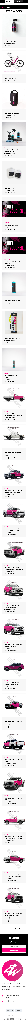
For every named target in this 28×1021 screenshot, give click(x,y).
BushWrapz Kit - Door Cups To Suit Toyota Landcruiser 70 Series (13, 454)
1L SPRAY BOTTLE (10, 41)
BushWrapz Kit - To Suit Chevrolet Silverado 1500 (12, 530)
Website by (14, 1015)
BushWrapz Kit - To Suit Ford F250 (13, 760)
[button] (7, 43)
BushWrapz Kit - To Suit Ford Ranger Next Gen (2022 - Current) (13, 915)
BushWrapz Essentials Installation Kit (11, 150)
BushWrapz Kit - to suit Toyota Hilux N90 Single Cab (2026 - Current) (13, 415)
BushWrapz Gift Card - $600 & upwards (14, 262)
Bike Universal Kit (10, 78)
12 (19, 928)
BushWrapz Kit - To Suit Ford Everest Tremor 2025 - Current (13, 684)
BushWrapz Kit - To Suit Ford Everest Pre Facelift (13, 645)
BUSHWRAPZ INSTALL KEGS (13, 338)
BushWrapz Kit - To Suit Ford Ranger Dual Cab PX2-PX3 (13, 876)
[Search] (20, 7)
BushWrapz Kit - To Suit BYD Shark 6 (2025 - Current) (13, 491)
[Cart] (23, 7)
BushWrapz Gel (9, 188)
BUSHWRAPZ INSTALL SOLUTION (11, 376)
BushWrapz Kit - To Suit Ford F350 (13, 799)
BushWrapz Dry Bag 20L (11, 113)
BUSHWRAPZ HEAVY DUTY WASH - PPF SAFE (13, 301)
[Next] (23, 928)
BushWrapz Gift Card (11, 225)
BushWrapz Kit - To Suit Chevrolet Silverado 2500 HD (13, 568)
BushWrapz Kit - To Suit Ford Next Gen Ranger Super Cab (13, 837)
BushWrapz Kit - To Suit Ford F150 (13, 722)
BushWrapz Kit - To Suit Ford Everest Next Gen (13, 606)
